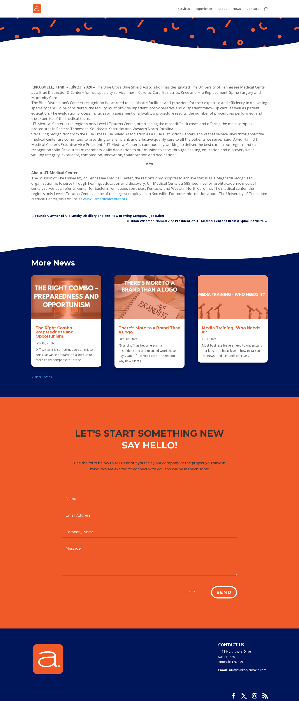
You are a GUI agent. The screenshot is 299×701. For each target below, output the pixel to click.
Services (184, 9)
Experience (203, 9)
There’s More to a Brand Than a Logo (149, 330)
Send (224, 592)
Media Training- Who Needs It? (231, 330)
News (237, 9)
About (222, 9)
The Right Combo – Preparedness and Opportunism (55, 332)
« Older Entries (41, 377)
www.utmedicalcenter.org (105, 198)
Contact (252, 9)
